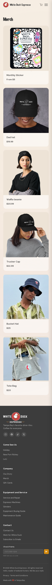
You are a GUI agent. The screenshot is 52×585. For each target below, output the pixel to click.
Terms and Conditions (19, 575)
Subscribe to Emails (12, 539)
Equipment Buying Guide (14, 511)
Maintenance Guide (12, 515)
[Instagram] (5, 434)
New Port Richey (10, 454)
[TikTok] (17, 434)
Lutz (5, 459)
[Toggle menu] (46, 5)
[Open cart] (41, 5)
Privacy (6, 575)
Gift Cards (7, 483)
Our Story (7, 474)
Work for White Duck (12, 535)
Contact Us (8, 530)
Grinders (7, 506)
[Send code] (46, 551)
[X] (23, 434)
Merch (6, 478)
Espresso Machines (11, 502)
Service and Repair (11, 498)
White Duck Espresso (20, 4)
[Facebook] (11, 434)
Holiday (6, 450)
